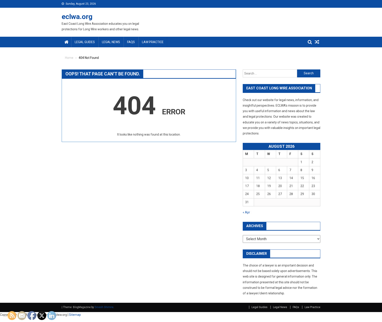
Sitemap (75, 314)
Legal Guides (85, 42)
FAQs (131, 42)
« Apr (246, 212)
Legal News (111, 42)
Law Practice (153, 42)
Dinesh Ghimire (104, 307)
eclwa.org (77, 16)
